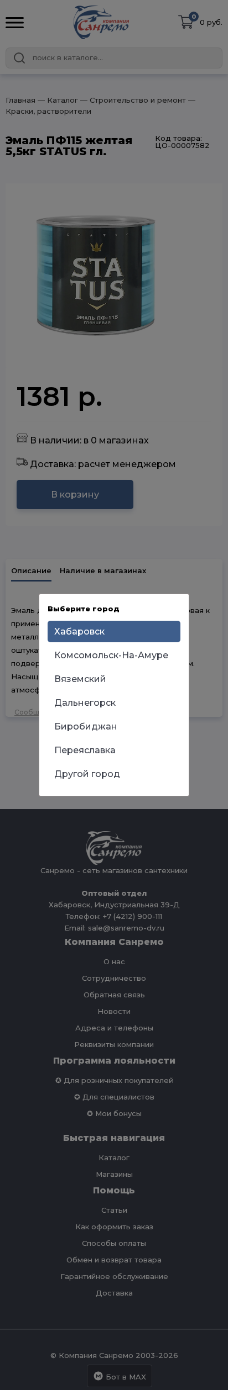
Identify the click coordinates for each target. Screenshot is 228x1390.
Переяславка (85, 750)
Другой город (87, 774)
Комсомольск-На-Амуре (111, 655)
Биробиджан (85, 726)
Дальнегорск (85, 702)
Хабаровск (79, 631)
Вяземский (80, 679)
